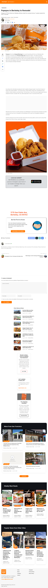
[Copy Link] (10, 22)
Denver (27, 547)
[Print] (12, 22)
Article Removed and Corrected (33, 466)
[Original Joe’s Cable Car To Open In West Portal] (17, 348)
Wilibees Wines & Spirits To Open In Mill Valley (28, 323)
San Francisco (6, 505)
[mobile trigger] (47, 2)
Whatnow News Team (7, 448)
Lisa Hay (29, 313)
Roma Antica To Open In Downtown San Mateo (28, 341)
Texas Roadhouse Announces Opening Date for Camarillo (40, 553)
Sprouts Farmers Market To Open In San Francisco (28, 317)
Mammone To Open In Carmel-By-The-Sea (41, 510)
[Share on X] (8, 22)
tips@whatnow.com (22, 387)
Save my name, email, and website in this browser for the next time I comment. (18, 299)
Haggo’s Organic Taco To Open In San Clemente (28, 329)
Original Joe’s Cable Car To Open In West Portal (28, 347)
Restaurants (4, 7)
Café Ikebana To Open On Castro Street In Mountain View (28, 335)
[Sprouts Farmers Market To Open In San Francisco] (17, 318)
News (5, 547)
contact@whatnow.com (7, 579)
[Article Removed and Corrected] (35, 458)
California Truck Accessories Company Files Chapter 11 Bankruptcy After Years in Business (7, 555)
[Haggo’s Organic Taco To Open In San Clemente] (17, 330)
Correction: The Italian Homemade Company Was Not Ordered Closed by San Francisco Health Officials (12, 467)
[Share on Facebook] (6, 22)
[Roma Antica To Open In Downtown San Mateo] (17, 342)
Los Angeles (39, 547)
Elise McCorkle (8, 243)
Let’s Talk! (24, 371)
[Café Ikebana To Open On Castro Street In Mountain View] (17, 335)
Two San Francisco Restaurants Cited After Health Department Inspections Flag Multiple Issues (12, 444)
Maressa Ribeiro (30, 330)
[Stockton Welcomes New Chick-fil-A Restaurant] (17, 312)
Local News (6, 441)
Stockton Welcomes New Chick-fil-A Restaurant (28, 311)
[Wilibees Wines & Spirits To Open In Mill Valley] (17, 324)
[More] (14, 22)
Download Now (24, 415)
